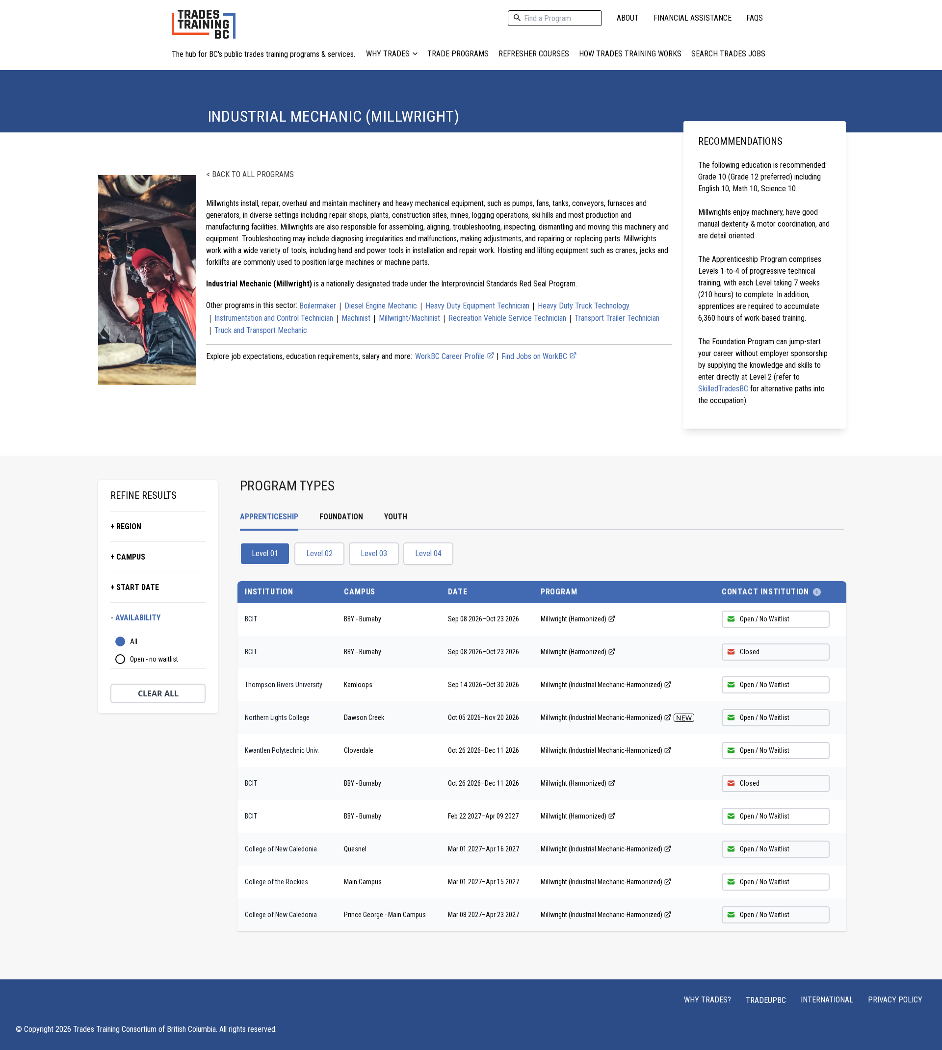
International (827, 999)
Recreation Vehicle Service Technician (507, 318)
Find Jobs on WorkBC (535, 356)
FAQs (754, 18)
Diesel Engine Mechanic (380, 305)
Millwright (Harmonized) (573, 619)
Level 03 (374, 553)
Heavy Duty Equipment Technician (477, 305)
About (628, 18)
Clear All (158, 693)
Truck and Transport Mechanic (260, 330)
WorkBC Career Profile (451, 356)
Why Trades (388, 53)
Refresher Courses (533, 53)
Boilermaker (317, 305)
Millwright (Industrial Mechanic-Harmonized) (601, 685)
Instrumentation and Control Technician (273, 318)
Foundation (341, 516)
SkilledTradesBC (723, 388)
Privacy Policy (895, 999)
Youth (395, 516)
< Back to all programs (250, 174)
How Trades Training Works (630, 53)
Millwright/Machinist (409, 318)
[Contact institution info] (817, 592)
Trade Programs (458, 53)
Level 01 (265, 553)
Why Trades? (707, 999)
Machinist (355, 318)
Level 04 (428, 553)
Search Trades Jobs (728, 53)
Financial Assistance (693, 18)
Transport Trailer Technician (617, 318)
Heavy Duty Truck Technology (583, 305)
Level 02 (319, 553)
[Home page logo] (204, 29)
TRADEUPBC (766, 1000)
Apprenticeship (269, 516)
